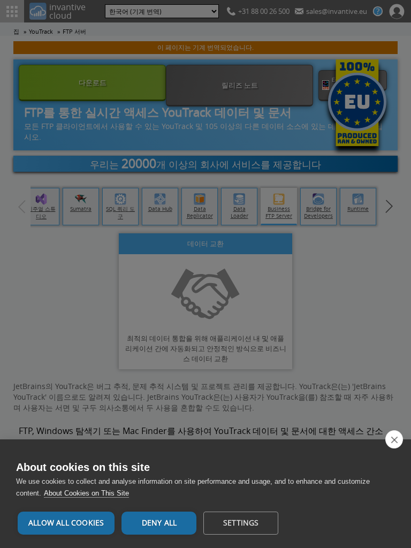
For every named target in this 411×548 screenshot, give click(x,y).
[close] (394, 439)
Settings (241, 523)
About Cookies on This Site (86, 493)
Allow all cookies (66, 523)
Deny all (159, 523)
